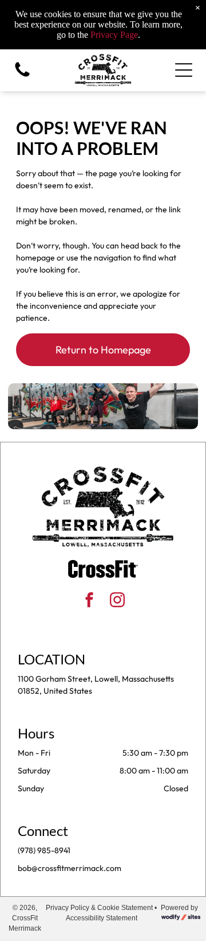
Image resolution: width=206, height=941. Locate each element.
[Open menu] (183, 70)
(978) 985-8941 (44, 850)
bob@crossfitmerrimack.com (69, 868)
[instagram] (117, 601)
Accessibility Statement (101, 918)
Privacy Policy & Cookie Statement (99, 908)
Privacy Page (114, 35)
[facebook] (89, 601)
